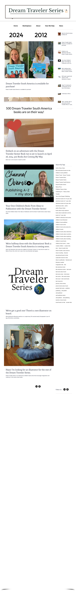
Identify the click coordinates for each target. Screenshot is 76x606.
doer (57, 248)
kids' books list (59, 281)
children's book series (61, 224)
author (66, 205)
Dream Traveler (66, 175)
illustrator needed (60, 262)
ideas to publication (60, 260)
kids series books (66, 276)
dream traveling (59, 252)
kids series (58, 276)
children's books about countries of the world (64, 234)
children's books (59, 229)
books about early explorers (62, 210)
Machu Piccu (59, 187)
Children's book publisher (62, 172)
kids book (69, 269)
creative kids (67, 245)
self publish (64, 290)
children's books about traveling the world (64, 238)
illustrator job (69, 260)
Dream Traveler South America (63, 182)
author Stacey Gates (60, 208)
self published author (61, 295)
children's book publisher (61, 222)
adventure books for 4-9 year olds (64, 198)
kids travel (58, 278)
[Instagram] (36, 386)
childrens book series (61, 243)
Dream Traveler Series (61, 179)
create (68, 243)
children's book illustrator (61, 219)
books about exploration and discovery (64, 212)
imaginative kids (59, 264)
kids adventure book (60, 267)
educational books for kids (62, 255)
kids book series (59, 274)
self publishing (66, 297)
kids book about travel (61, 271)
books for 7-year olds (61, 215)
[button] (66, 11)
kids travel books (65, 278)
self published (59, 292)
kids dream (66, 274)
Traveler (58, 194)
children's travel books (61, 241)
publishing (58, 290)
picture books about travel (62, 285)
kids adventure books (61, 269)
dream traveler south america (63, 250)
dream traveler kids (63, 248)
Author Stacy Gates (60, 168)
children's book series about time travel (64, 227)
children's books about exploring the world (64, 236)
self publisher (59, 297)
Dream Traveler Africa (61, 177)
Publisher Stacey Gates (61, 189)
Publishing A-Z (59, 191)
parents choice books (61, 283)
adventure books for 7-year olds (63, 201)
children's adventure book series (63, 217)
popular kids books (60, 288)
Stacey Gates (66, 191)
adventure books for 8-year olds (63, 203)
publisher (67, 288)
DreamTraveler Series (61, 184)
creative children (59, 245)
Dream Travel (59, 175)
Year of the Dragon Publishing (63, 196)
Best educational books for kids (63, 170)
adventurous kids (60, 205)
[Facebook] (39, 386)
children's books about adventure (63, 231)
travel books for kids (60, 302)
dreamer (66, 252)
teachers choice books (61, 300)
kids (65, 264)
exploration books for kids (62, 257)
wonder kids (69, 302)
